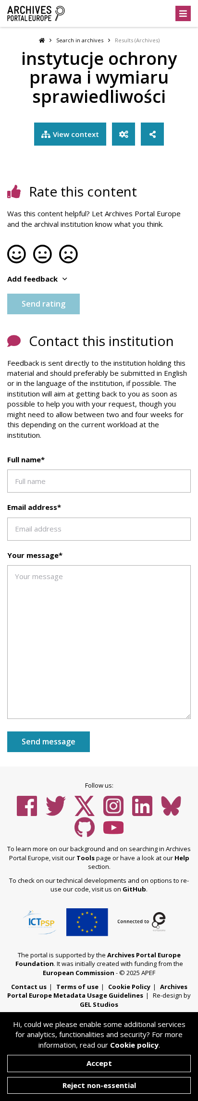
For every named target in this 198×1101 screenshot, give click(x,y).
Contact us (29, 986)
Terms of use (77, 986)
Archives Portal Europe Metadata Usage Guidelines (97, 991)
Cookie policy (134, 1045)
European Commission (78, 972)
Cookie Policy (129, 986)
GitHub (134, 889)
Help (181, 858)
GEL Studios (99, 1004)
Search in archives (79, 40)
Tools (85, 858)
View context (76, 134)
